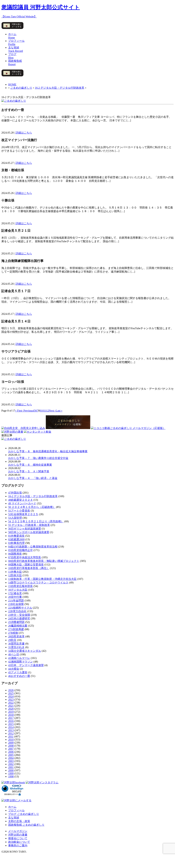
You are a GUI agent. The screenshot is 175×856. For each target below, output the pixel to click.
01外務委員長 (16, 535)
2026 (11, 690)
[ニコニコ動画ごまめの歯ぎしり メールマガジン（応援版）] (128, 428)
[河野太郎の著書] (12, 431)
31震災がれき (16, 647)
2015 (11, 724)
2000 (11, 770)
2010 (11, 739)
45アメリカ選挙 (17, 672)
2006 (11, 751)
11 (45, 410)
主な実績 (13, 817)
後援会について (17, 838)
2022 (11, 702)
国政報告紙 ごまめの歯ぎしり (26, 824)
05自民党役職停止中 (20, 550)
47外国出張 (15, 492)
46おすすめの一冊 (19, 676)
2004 (11, 758)
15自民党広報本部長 (20, 586)
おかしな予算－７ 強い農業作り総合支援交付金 (38, 458)
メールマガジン (17, 831)
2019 (11, 711)
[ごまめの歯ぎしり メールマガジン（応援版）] (68, 428)
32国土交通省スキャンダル (24, 650)
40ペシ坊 (13, 654)
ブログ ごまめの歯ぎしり (23, 814)
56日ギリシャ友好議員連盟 (24, 528)
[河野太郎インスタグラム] (42, 782)
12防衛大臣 (15, 575)
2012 (11, 733)
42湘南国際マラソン (20, 661)
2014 (11, 727)
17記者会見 (15, 593)
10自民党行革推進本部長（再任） (28, 568)
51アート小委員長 (19, 510)
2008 (11, 745)
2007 (11, 748)
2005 (11, 754)
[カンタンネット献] (37, 431)
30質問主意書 (16, 643)
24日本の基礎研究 (19, 618)
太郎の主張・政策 (19, 821)
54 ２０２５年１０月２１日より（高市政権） (36, 521)
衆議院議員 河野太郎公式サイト (40, 7)
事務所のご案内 (17, 845)
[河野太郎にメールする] (12, 28)
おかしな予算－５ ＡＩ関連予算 (28, 471)
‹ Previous (27, 410)
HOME (12, 84)
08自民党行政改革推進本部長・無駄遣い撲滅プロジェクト (43, 560)
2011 (11, 736)
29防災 (12, 640)
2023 (11, 699)
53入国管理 (15, 517)
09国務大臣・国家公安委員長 (26, 564)
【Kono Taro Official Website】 (19, 16)
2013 (11, 730)
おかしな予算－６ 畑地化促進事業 (30, 464)
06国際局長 (15, 553)
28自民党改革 (16, 636)
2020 (11, 708)
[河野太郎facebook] (13, 782)
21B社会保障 (16, 604)
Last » (59, 410)
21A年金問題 (16, 600)
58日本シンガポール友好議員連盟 (28, 532)
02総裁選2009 (16, 539)
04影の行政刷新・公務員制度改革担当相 (32, 546)
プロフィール (16, 810)
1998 (11, 776)
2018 (11, 714)
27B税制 (13, 632)
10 (42, 410)
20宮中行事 (15, 596)
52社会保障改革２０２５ (23, 514)
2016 (11, 721)
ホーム (12, 806)
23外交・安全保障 (19, 614)
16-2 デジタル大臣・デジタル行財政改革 (59, 87)
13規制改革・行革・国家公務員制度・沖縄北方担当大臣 (42, 578)
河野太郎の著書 (17, 834)
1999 (11, 773)
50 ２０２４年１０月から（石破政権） (31, 507)
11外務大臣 (15, 571)
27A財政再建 (16, 629)
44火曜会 (13, 668)
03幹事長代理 (16, 543)
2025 (11, 693)
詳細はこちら (24, 132)
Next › (52, 410)
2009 (11, 742)
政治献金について (19, 841)
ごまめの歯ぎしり (21, 87)
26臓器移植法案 (17, 625)
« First (18, 410)
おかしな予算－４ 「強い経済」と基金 (32, 478)
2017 (11, 717)
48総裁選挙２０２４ (20, 499)
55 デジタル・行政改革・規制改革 (29, 525)
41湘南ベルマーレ (19, 658)
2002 (11, 764)
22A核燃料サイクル (20, 607)
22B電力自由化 (17, 611)
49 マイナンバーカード (22, 503)
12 (47, 410)
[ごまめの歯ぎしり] (13, 100)
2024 (11, 696)
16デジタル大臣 (17, 589)
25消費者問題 (16, 622)
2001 (11, 767)
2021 (11, 705)
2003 (11, 761)
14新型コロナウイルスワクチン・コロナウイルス (38, 582)
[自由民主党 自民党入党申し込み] (23, 428)
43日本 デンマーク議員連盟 (26, 665)
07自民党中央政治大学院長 (24, 557)
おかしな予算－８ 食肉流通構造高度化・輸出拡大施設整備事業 (48, 451)
